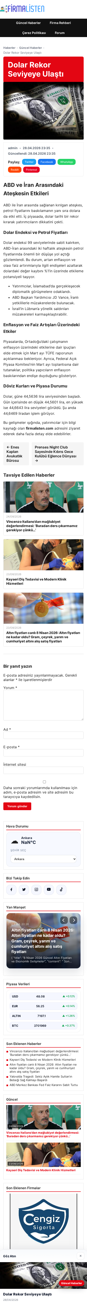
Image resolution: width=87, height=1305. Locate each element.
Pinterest (31, 169)
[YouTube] (49, 890)
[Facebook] (11, 890)
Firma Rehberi (60, 23)
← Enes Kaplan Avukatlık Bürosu (14, 454)
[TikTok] (61, 890)
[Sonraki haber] (73, 920)
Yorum (10, 687)
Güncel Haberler (28, 23)
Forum (60, 33)
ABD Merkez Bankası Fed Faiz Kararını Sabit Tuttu (44, 1085)
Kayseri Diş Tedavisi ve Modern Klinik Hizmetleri (43, 1059)
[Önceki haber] (64, 920)
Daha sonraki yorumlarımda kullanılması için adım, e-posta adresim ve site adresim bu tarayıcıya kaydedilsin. (40, 792)
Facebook (47, 162)
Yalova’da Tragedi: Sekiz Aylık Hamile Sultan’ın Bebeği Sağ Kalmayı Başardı (41, 1078)
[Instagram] (36, 890)
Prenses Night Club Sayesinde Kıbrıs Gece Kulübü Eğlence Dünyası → (55, 454)
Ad (7, 729)
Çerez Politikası (34, 33)
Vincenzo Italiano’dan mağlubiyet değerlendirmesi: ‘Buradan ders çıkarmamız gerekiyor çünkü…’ (44, 1052)
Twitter (29, 162)
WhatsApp (66, 162)
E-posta (11, 747)
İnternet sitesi (14, 764)
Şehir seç (18, 850)
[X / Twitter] (24, 890)
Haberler (9, 47)
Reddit (15, 169)
